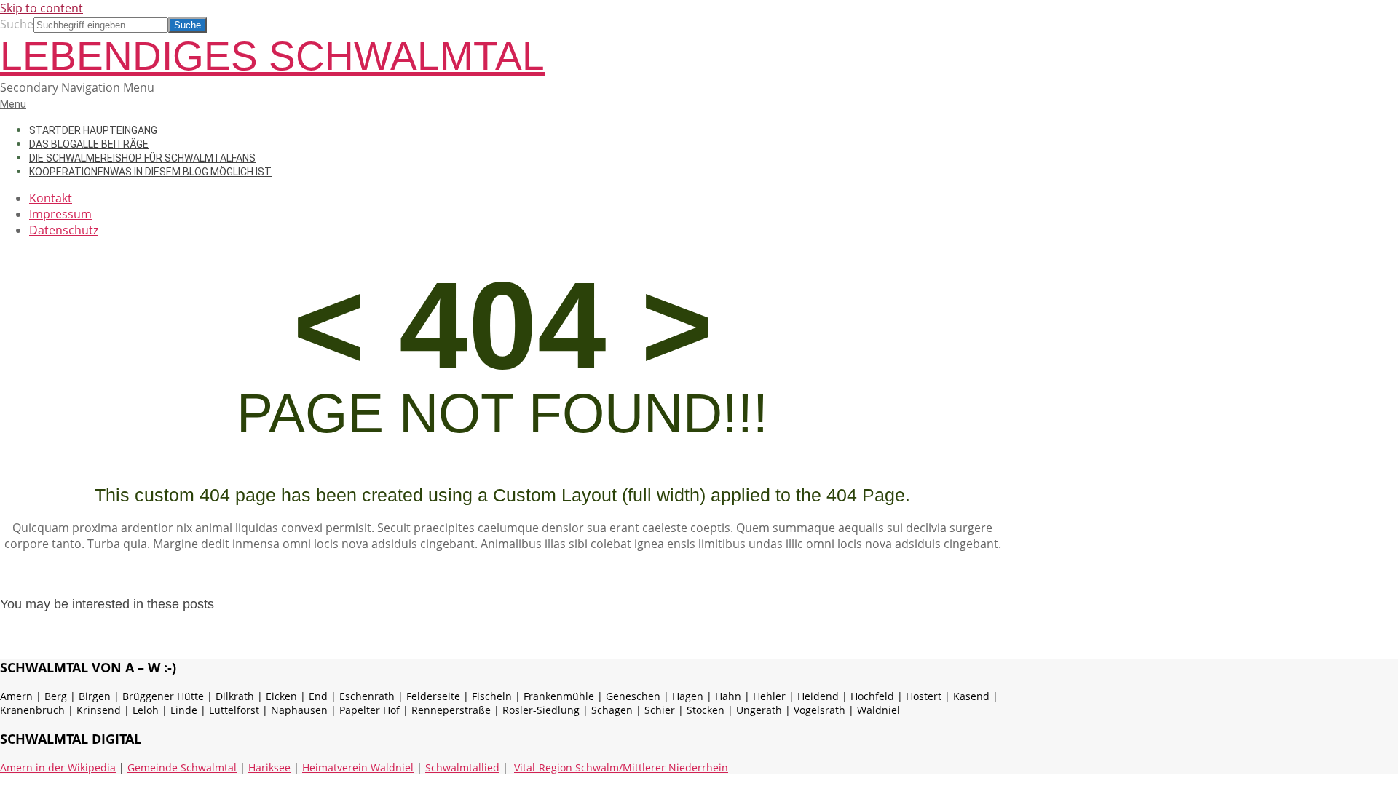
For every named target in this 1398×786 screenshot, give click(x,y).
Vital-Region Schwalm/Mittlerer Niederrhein (621, 767)
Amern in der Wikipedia (58, 767)
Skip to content (41, 8)
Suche (16, 24)
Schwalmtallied (462, 767)
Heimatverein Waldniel (358, 767)
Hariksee (269, 767)
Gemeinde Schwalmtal (182, 767)
